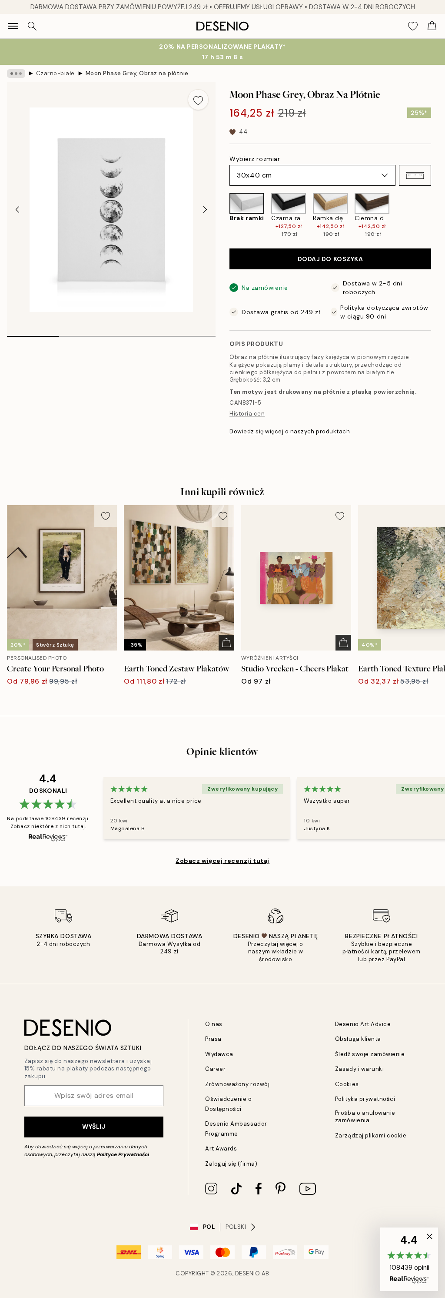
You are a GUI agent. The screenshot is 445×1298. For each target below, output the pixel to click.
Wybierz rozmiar (254, 159)
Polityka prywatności (365, 1099)
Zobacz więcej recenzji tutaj (222, 861)
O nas (213, 1024)
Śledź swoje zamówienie (370, 1054)
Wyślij (93, 1126)
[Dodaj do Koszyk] (226, 643)
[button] (415, 175)
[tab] (33, 333)
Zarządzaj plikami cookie (370, 1135)
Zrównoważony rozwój (237, 1084)
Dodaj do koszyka (330, 259)
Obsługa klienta (358, 1039)
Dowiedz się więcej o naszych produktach (289, 431)
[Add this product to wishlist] (198, 99)
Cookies (347, 1084)
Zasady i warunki (359, 1069)
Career (215, 1069)
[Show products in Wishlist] (412, 26)
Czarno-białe (55, 73)
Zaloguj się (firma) (231, 1163)
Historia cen (247, 413)
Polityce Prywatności (123, 1154)
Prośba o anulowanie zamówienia (365, 1116)
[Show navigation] (13, 26)
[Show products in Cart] (432, 26)
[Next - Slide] (205, 210)
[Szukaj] (32, 26)
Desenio (247, 1273)
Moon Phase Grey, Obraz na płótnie (137, 73)
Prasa (213, 1039)
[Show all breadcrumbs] (16, 73)
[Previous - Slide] (17, 210)
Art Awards (221, 1148)
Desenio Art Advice (363, 1024)
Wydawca (219, 1054)
